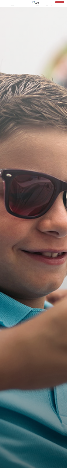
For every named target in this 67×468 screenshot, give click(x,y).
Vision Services (24, 5)
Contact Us (61, 5)
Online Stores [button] (36, 5)
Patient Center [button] (49, 5)
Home (4, 5)
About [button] (12, 5)
